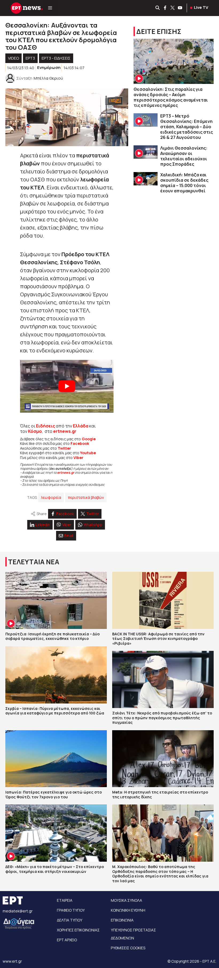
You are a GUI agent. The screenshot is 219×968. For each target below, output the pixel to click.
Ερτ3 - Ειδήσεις (56, 58)
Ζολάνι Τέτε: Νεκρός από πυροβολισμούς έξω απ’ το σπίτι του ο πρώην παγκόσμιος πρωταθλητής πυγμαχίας (162, 717)
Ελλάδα (80, 426)
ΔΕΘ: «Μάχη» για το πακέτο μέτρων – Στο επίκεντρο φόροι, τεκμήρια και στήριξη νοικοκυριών (54, 869)
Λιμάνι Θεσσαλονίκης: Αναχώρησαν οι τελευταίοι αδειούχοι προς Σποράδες (184, 156)
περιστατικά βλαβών (86, 497)
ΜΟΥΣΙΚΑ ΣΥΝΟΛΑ (126, 900)
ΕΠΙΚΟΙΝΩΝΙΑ (122, 920)
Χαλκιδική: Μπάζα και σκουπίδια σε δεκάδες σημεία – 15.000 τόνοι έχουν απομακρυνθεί (184, 183)
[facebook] (165, 8)
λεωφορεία (51, 497)
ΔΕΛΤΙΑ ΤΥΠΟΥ (69, 920)
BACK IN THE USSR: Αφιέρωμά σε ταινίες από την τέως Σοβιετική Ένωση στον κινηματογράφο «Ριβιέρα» (158, 638)
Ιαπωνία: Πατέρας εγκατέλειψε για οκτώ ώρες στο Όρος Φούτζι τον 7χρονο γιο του (53, 794)
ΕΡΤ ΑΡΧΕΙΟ (67, 939)
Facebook (80, 443)
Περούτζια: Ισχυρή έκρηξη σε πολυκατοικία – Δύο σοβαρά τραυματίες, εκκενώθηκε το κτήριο (52, 636)
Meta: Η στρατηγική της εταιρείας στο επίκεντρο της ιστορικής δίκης (160, 794)
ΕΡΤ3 (30, 58)
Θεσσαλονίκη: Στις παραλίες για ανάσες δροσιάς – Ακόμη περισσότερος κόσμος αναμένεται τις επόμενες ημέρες (171, 97)
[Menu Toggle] (50, 8)
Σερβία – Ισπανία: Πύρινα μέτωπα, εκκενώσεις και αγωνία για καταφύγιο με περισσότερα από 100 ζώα (54, 711)
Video (13, 58)
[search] (157, 8)
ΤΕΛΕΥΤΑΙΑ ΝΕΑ (33, 561)
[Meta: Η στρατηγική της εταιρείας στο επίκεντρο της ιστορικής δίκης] (163, 758)
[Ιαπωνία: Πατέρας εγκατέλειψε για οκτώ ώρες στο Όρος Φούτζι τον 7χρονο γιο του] (56, 758)
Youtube (88, 452)
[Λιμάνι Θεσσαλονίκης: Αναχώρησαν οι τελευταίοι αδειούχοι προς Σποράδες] (146, 152)
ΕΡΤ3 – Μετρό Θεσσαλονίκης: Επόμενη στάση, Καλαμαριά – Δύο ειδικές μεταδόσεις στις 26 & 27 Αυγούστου (186, 126)
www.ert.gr (12, 961)
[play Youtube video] (67, 386)
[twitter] (172, 8)
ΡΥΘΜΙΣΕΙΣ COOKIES (128, 947)
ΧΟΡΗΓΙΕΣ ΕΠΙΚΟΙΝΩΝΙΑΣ (78, 929)
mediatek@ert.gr (18, 910)
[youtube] (180, 8)
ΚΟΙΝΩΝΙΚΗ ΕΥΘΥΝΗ (128, 910)
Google (89, 438)
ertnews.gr (65, 472)
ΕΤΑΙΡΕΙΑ (64, 900)
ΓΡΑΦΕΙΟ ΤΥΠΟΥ (71, 910)
